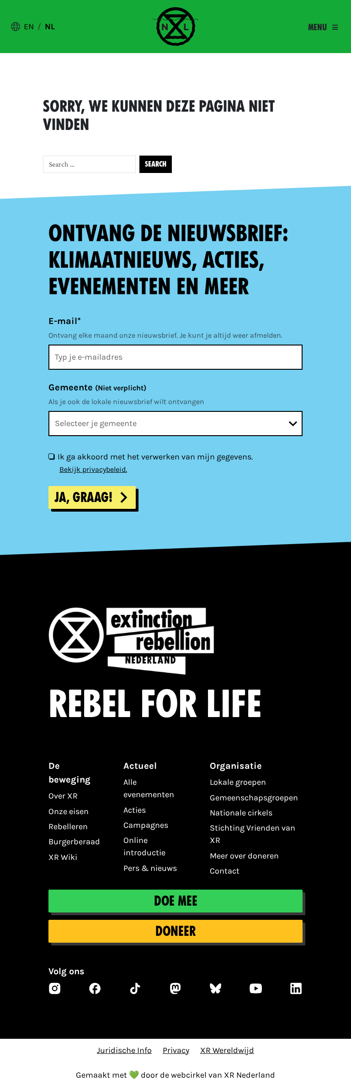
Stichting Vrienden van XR (252, 834)
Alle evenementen (148, 788)
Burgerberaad (74, 842)
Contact (224, 871)
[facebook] (95, 988)
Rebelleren (68, 826)
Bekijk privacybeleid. (93, 469)
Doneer (175, 931)
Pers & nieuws (150, 868)
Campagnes (145, 825)
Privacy (176, 1050)
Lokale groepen (238, 782)
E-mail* (64, 321)
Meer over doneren (244, 856)
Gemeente (97, 387)
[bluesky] (215, 988)
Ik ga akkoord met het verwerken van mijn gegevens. (155, 457)
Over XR (63, 796)
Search (155, 164)
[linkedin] (296, 988)
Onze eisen (68, 811)
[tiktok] (135, 988)
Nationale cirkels (241, 813)
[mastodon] (175, 988)
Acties (134, 810)
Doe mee (175, 901)
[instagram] (54, 988)
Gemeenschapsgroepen (254, 798)
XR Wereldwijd (227, 1050)
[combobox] (175, 423)
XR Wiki (62, 857)
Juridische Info (124, 1050)
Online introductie (144, 846)
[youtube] (256, 988)
